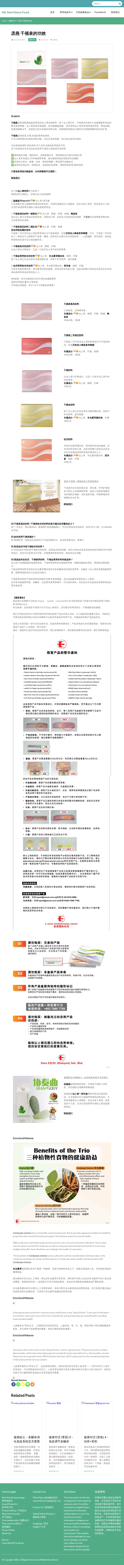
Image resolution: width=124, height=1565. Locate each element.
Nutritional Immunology (13, 1497)
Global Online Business (43, 1513)
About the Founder (11, 1513)
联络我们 (115, 12)
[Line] (28, 1384)
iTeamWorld (100, 12)
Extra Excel (44, 40)
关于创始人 (7, 1517)
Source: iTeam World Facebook (13, 1541)
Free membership (10, 1520)
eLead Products (9, 1504)
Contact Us (38, 1507)
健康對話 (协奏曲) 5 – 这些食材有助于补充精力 (86, 1077)
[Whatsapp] (18, 1384)
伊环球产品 (7, 1507)
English (36, 1526)
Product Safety (9, 1510)
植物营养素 (58, 126)
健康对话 (32, 40)
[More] (32, 1384)
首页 (52, 12)
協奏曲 (16, 200)
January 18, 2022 (19, 40)
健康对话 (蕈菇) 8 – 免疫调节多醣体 (61, 1439)
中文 (43, 1526)
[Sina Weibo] (23, 1384)
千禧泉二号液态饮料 (73, 335)
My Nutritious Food (15, 12)
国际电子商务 (39, 1517)
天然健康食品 (82, 12)
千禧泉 (14, 122)
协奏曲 (55, 40)
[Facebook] (13, 1384)
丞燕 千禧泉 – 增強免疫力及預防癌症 (81, 481)
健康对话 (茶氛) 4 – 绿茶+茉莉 (96, 1439)
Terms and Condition (11, 1523)
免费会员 (24, 1520)
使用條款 (6, 1526)
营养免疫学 (65, 12)
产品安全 (22, 1510)
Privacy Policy (8, 1530)
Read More (18, 1471)
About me (6, 1533)
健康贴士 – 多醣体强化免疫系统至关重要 (27, 1439)
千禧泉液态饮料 (71, 303)
